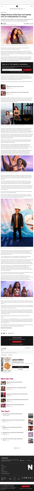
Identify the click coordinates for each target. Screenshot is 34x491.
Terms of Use (15, 478)
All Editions (20, 369)
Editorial (4, 428)
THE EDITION (3, 466)
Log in (31, 6)
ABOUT (2, 468)
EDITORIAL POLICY (4, 471)
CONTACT (3, 470)
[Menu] (1, 6)
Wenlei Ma (4, 23)
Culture (2, 12)
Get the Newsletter (27, 69)
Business (4, 433)
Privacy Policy (10, 479)
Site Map (18, 479)
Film (5, 12)
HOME (2, 465)
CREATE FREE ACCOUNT (17, 341)
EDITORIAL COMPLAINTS (5, 473)
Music (7, 405)
